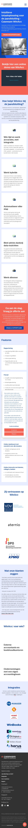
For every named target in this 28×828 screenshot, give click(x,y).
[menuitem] (2, 805)
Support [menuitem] (3, 781)
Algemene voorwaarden (20, 813)
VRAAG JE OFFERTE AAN (14, 328)
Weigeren (14, 433)
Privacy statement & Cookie (7, 813)
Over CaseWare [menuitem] (5, 779)
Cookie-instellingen (14, 426)
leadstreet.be (10, 825)
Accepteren (14, 430)
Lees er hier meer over (7, 613)
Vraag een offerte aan (11, 35)
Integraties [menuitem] (4, 776)
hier (15, 694)
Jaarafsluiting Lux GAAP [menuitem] (7, 774)
